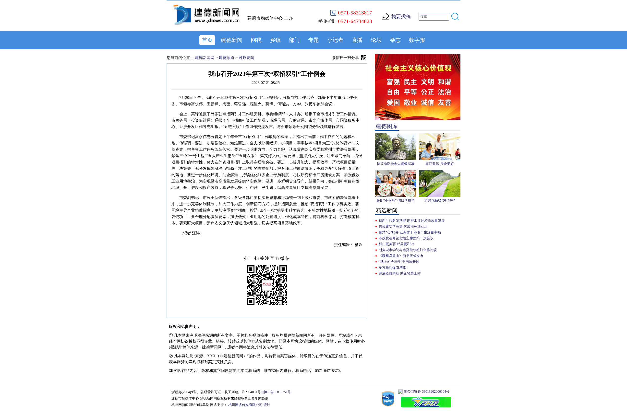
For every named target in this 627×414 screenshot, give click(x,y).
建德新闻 (231, 40)
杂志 (395, 40)
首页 (207, 40)
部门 (294, 40)
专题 (313, 40)
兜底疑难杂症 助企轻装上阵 (400, 273)
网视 (256, 40)
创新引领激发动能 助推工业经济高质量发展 (412, 220)
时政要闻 (246, 58)
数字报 (417, 40)
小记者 (335, 40)
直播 (357, 40)
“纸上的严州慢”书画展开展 (399, 262)
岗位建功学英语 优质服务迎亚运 (403, 226)
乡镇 (275, 40)
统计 (267, 405)
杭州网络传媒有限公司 (245, 405)
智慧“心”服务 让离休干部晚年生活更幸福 (410, 232)
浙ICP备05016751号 (276, 392)
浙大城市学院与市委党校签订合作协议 (408, 250)
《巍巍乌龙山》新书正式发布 (401, 256)
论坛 (376, 40)
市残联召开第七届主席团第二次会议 (406, 238)
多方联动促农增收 (392, 267)
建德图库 (387, 126)
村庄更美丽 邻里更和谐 (396, 244)
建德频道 (226, 58)
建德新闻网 (205, 58)
